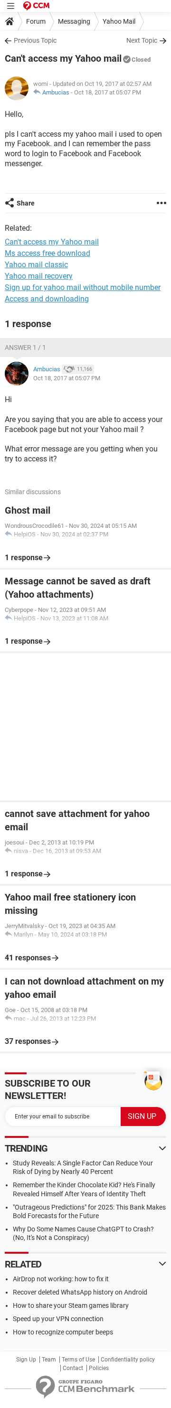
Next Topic (141, 40)
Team (49, 1359)
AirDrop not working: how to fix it (61, 1279)
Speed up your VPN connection (58, 1319)
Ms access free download (47, 253)
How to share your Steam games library (71, 1305)
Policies (99, 1368)
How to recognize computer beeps (63, 1332)
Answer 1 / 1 (25, 347)
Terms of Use (78, 1359)
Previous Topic (35, 40)
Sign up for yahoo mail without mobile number (83, 287)
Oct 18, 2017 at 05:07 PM (107, 92)
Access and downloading (47, 298)
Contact (73, 1368)
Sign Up (26, 1359)
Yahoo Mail (119, 21)
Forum (36, 21)
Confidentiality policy (128, 1359)
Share (26, 203)
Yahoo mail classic (36, 264)
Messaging (74, 21)
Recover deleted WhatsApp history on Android (80, 1292)
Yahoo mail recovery (39, 276)
